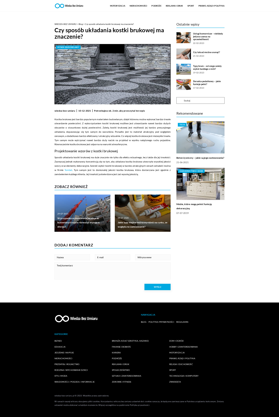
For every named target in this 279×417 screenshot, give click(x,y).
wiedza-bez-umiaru (64, 110)
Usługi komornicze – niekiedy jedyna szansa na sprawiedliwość (208, 36)
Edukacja (60, 347)
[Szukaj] (179, 100)
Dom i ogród (176, 341)
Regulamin (182, 322)
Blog (143, 322)
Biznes (58, 341)
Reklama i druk (174, 6)
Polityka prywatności (161, 322)
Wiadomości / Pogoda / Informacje (74, 382)
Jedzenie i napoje (64, 352)
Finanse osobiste (121, 347)
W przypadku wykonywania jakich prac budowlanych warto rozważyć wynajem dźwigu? (78, 222)
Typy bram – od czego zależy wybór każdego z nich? (207, 67)
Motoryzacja (117, 6)
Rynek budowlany (68, 47)
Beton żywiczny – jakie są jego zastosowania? (200, 157)
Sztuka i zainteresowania (126, 376)
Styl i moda (60, 376)
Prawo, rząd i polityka (211, 6)
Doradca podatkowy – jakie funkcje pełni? (207, 82)
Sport (190, 6)
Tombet (68, 170)
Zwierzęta (175, 382)
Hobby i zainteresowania (183, 347)
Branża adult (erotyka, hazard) (130, 341)
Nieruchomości (138, 6)
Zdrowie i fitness (121, 382)
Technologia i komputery (184, 376)
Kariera (116, 352)
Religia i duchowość (181, 364)
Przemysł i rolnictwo (66, 364)
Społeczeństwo (121, 370)
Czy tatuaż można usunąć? (206, 52)
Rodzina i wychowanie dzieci (71, 370)
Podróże (156, 6)
